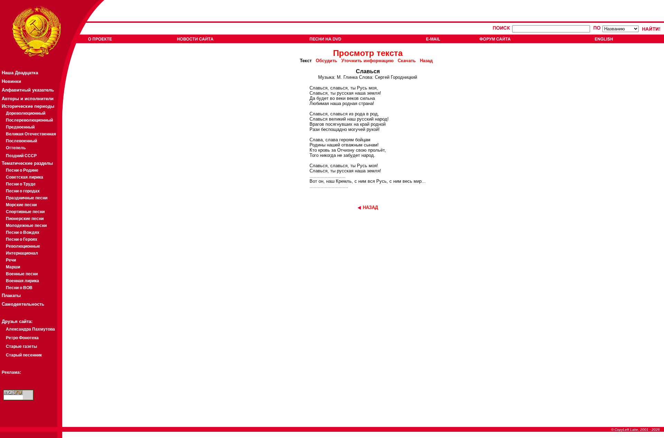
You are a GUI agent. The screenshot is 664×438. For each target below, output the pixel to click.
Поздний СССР (21, 155)
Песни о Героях (21, 239)
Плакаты (11, 295)
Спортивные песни (25, 211)
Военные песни (22, 274)
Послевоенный (21, 141)
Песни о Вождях (22, 232)
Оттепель (16, 147)
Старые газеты (21, 346)
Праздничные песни (26, 198)
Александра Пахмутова (30, 329)
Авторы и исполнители (28, 98)
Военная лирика (22, 280)
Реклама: (11, 372)
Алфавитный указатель (28, 90)
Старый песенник (24, 355)
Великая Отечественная (31, 134)
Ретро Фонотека (22, 337)
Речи (11, 260)
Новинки (11, 81)
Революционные (23, 246)
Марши (13, 267)
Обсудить (326, 60)
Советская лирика (24, 177)
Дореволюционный (25, 113)
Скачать (407, 60)
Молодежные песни (26, 225)
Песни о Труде (21, 184)
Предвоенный (20, 127)
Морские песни (21, 204)
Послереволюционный (29, 120)
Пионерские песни (25, 218)
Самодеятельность (23, 304)
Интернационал (22, 253)
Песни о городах (23, 191)
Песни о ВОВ (19, 287)
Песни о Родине (22, 170)
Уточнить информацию (367, 60)
